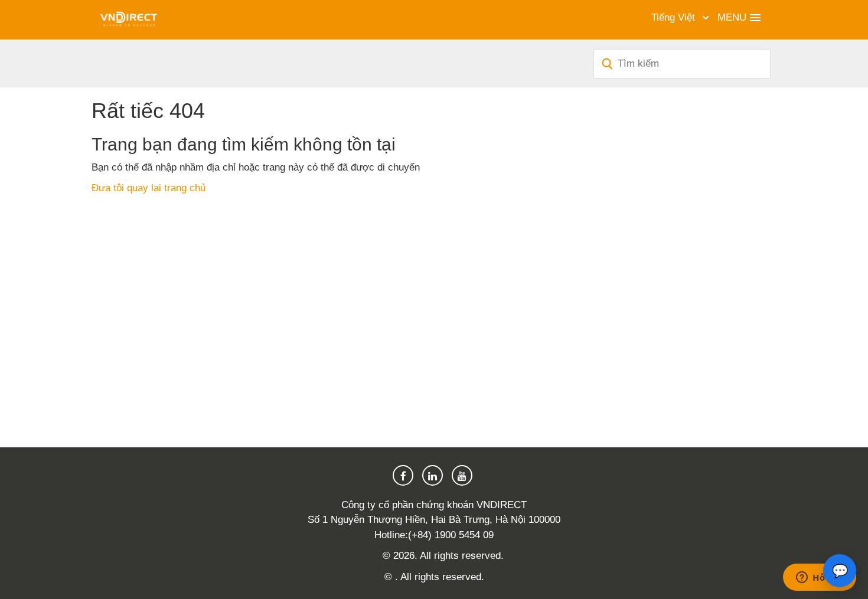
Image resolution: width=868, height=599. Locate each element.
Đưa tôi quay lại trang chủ (148, 188)
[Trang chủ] (128, 19)
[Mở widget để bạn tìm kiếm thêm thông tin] (819, 578)
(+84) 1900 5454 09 (451, 535)
